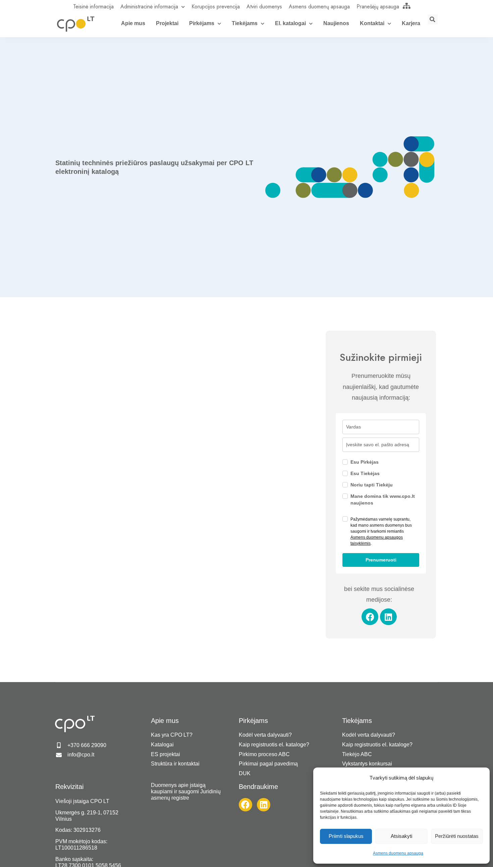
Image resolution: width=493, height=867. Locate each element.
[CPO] (75, 24)
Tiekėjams (245, 23)
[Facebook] (370, 616)
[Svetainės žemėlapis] (407, 6)
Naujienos (336, 23)
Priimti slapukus (346, 836)
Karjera (411, 23)
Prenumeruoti (381, 559)
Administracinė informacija (149, 6)
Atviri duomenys (264, 6)
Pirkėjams (201, 23)
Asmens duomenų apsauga (398, 853)
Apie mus (133, 23)
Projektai (167, 23)
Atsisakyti (401, 836)
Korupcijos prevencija (215, 6)
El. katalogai (290, 23)
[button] (433, 19)
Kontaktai (372, 23)
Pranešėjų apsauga (378, 6)
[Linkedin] (388, 616)
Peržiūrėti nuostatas (457, 836)
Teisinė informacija (93, 6)
